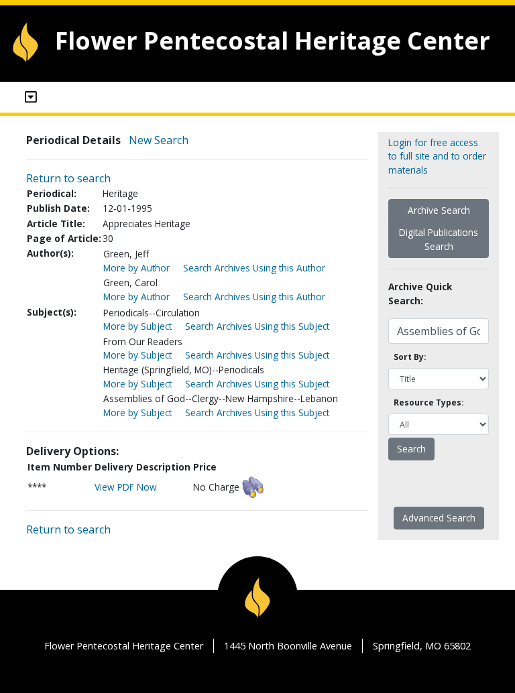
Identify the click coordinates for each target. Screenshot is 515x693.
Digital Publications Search (438, 239)
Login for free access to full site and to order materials (437, 156)
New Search (158, 140)
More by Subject (137, 326)
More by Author (136, 267)
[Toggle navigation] (31, 97)
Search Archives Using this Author (254, 267)
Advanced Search (438, 517)
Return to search (68, 178)
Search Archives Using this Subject (257, 326)
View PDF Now (126, 487)
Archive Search (439, 210)
